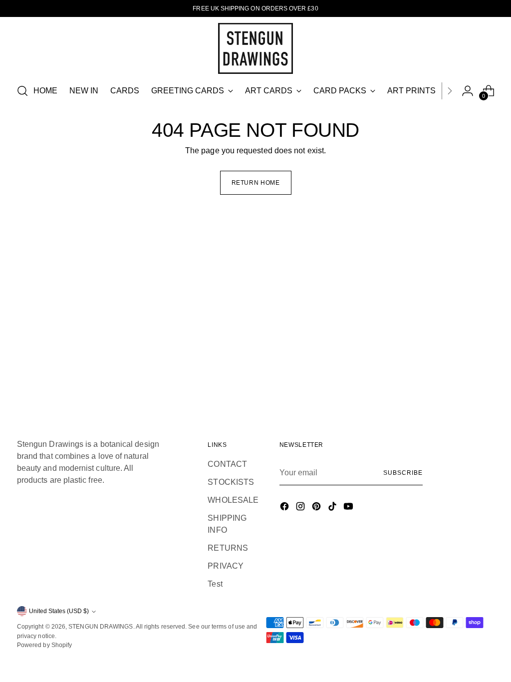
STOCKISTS (231, 482)
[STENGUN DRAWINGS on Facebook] (285, 508)
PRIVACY (226, 566)
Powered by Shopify (44, 645)
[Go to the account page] (468, 91)
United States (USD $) (59, 611)
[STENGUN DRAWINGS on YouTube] (349, 508)
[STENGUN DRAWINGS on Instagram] (301, 508)
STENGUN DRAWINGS (100, 626)
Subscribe (402, 472)
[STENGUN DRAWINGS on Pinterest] (317, 508)
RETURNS (228, 548)
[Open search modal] (22, 91)
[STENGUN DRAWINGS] (255, 48)
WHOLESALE (233, 500)
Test (215, 584)
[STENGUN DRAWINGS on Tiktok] (333, 508)
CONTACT (227, 464)
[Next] (449, 91)
